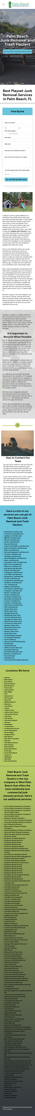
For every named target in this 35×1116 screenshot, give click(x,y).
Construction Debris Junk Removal (16, 546)
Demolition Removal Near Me (14, 1071)
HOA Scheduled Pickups (12, 956)
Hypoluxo (7, 704)
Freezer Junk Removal (12, 579)
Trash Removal (9, 922)
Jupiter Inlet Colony (11, 712)
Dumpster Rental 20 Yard (13, 869)
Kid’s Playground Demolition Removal (17, 985)
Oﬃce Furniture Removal (13, 1015)
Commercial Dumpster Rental (14, 861)
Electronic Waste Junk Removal (15, 548)
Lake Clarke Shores (11, 714)
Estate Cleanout (10, 1005)
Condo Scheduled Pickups (13, 958)
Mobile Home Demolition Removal (16, 978)
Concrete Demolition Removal (14, 974)
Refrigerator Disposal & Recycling (16, 926)
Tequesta (7, 755)
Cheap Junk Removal (11, 895)
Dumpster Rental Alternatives (15, 997)
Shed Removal (9, 658)
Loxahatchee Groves (11, 728)
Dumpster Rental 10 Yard (13, 865)
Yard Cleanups (9, 946)
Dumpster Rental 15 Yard (13, 867)
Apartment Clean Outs (12, 627)
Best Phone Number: (11, 131)
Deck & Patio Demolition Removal (16, 980)
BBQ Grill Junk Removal (12, 538)
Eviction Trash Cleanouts (13, 954)
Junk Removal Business (12, 901)
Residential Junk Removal (13, 532)
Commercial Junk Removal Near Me (17, 1069)
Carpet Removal (10, 1013)
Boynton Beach (9, 684)
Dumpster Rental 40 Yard (13, 873)
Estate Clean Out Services (13, 938)
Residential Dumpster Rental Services (17, 1063)
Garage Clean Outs (11, 613)
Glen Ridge (8, 692)
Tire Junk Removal (10, 585)
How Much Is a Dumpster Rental (15, 854)
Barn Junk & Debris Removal (14, 1039)
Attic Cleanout (9, 1017)
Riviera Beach (9, 747)
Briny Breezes (9, 686)
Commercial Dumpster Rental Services (18, 1065)
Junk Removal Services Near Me (15, 893)
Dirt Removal (8, 644)
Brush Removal (9, 1023)
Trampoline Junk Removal (13, 572)
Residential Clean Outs (12, 615)
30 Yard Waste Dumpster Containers (17, 808)
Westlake (7, 759)
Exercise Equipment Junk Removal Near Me (18, 992)
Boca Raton (8, 682)
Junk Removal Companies (13, 897)
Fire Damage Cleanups (12, 638)
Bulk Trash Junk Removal (13, 564)
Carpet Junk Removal (11, 542)
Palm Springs (9, 745)
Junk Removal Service (12, 887)
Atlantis (7, 678)
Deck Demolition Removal (13, 652)
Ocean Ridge (8, 733)
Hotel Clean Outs (10, 633)
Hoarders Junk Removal (12, 603)
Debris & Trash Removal (12, 1025)
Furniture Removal (10, 907)
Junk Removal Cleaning (12, 1045)
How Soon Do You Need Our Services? (15, 150)
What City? (8, 144)
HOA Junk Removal (11, 607)
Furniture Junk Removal (12, 554)
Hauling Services (10, 1083)
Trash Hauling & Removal (13, 1073)
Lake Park (7, 716)
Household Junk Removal (13, 1041)
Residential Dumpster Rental (14, 858)
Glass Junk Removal (11, 560)
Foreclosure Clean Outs (12, 623)
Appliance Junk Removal (13, 536)
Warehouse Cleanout (11, 962)
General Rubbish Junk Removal (15, 558)
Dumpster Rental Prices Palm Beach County (17, 851)
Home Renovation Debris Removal (16, 660)
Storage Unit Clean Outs (13, 619)
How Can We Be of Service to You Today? (16, 157)
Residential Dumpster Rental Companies (14, 1032)
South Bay (8, 751)
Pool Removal (9, 987)
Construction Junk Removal (14, 1019)
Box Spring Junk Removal (13, 568)
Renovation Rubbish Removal (14, 934)
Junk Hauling (8, 1075)
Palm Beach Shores (11, 743)
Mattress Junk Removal (12, 566)
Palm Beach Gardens (11, 739)
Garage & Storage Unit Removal (15, 944)
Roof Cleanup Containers (13, 824)
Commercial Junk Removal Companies (18, 1029)
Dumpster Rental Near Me (13, 840)
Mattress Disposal (10, 924)
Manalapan (8, 724)
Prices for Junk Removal (12, 891)
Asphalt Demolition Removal (14, 976)
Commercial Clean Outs (12, 617)
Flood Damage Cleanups (13, 635)
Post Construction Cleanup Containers (18, 820)
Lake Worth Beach (10, 720)
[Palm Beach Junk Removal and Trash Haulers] (18, 4)
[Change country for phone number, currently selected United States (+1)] (6, 133)
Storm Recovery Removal (13, 1001)
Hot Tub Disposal (10, 917)
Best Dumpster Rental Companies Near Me (18, 1054)
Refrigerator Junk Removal (13, 577)
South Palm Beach (10, 753)
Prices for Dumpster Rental (14, 846)
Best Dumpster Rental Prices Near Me (17, 1061)
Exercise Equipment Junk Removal (16, 552)
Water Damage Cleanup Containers (17, 834)
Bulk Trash (8, 1085)
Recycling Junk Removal (12, 599)
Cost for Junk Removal (12, 899)
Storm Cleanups (10, 640)
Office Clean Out (10, 1089)
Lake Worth (8, 718)
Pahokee (7, 741)
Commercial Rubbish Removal (14, 960)
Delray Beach (9, 690)
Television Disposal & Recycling (15, 909)
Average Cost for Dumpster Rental (16, 875)
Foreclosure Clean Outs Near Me (16, 913)
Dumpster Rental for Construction (16, 863)
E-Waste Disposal (10, 919)
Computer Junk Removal (13, 591)
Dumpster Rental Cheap (12, 842)
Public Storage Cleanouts (13, 966)
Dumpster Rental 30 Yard (13, 871)
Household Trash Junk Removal (15, 562)
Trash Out (7, 1093)
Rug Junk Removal (10, 544)
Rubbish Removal (10, 932)
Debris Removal (9, 936)
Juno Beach (8, 706)
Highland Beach (9, 702)
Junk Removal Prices (11, 889)
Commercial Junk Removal (13, 534)
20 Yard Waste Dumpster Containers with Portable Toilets (17, 811)
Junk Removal (9, 883)
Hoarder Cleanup (10, 948)
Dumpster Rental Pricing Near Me (16, 848)
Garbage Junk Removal (12, 556)
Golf (5, 694)
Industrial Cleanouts (11, 970)
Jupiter (6, 708)
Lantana (7, 722)
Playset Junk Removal (12, 570)
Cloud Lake (8, 688)
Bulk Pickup (8, 950)
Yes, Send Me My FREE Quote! (16, 179)
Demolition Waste (10, 1091)
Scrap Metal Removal (11, 1007)
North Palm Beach (10, 730)
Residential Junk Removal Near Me (16, 1067)
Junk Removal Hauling (12, 903)
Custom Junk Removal (12, 601)
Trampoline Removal (11, 989)
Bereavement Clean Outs (13, 952)
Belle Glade (8, 680)
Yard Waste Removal (11, 911)
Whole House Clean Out (12, 1087)
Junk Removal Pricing (11, 1003)
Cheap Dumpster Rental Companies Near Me (17, 1058)
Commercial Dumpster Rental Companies (14, 1036)
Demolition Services (11, 968)
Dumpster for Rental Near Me (14, 838)
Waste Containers (10, 1079)
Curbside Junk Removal (12, 597)
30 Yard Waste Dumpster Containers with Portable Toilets (17, 815)
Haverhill (7, 700)
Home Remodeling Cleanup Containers (18, 822)
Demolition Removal (11, 650)
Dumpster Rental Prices (12, 844)
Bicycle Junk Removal (12, 540)
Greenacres (8, 696)
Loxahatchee (9, 726)
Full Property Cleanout (12, 1021)
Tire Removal (9, 1009)
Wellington (8, 757)
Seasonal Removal (10, 999)
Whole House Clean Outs (13, 621)
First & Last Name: (10, 122)
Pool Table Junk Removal (13, 574)
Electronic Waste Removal (13, 972)
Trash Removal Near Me (12, 1011)
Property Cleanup (10, 1095)
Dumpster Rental (10, 836)
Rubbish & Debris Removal (13, 1077)
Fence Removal (9, 656)
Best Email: (8, 137)
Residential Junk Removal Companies (17, 1027)
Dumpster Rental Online (12, 877)
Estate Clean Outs (10, 609)
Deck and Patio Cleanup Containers (16, 832)
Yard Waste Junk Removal (13, 589)
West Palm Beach (10, 761)
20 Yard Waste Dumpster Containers (17, 806)
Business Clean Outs (11, 625)
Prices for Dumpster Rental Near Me (17, 881)
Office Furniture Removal (13, 648)
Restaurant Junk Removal (13, 605)
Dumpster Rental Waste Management (17, 856)
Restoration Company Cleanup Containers (15, 827)
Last (19, 128)
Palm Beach (8, 737)
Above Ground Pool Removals (14, 642)
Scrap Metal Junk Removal (13, 581)
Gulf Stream (8, 698)
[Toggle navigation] (3, 4)
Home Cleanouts (10, 964)
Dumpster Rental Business (13, 879)
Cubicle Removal (10, 646)
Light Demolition (10, 1097)
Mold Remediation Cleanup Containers (18, 830)
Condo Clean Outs (10, 629)
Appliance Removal (11, 915)
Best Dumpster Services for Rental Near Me (16, 1050)
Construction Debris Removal (14, 995)
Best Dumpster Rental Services (15, 1047)
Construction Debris (11, 942)
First (6, 128)
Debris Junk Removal (11, 550)
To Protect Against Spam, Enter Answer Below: (17, 170)
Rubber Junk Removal (12, 587)
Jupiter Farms (9, 710)
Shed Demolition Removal (13, 983)
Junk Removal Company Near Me (16, 885)
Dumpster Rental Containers (14, 818)
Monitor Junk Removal (12, 593)
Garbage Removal (10, 930)
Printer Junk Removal (11, 595)
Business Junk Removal (12, 654)
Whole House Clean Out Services (16, 940)
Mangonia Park (9, 735)
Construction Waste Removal (14, 928)
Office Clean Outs (10, 611)
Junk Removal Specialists (13, 1043)
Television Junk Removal (12, 583)
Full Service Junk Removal (13, 905)
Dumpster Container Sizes (13, 1081)
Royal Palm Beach (10, 749)
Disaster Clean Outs (11, 631)
